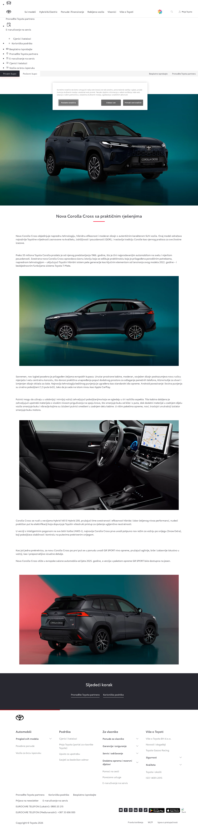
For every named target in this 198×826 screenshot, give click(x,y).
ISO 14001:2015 (154, 777)
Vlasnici (112, 11)
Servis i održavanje (113, 753)
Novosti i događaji (156, 744)
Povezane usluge (112, 777)
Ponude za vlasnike (113, 738)
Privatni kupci (9, 73)
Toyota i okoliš (153, 771)
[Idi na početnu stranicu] (9, 12)
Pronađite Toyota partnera (184, 73)
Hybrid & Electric (48, 11)
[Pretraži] (172, 12)
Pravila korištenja (135, 822)
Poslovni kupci (30, 73)
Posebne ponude (25, 745)
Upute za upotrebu (69, 753)
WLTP (150, 822)
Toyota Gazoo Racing (157, 750)
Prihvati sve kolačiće (133, 102)
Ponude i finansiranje (72, 11)
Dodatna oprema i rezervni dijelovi (117, 762)
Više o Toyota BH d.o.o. (158, 738)
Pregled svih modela (27, 738)
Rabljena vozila (95, 11)
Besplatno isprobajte (158, 73)
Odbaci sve (111, 102)
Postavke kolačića (68, 102)
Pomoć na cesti (111, 771)
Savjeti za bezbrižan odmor (74, 759)
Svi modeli (30, 11)
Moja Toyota (187, 11)
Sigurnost (151, 757)
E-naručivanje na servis (115, 783)
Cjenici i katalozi (68, 738)
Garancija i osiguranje (115, 746)
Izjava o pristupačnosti (168, 822)
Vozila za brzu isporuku (28, 752)
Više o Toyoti (126, 11)
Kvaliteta (151, 764)
